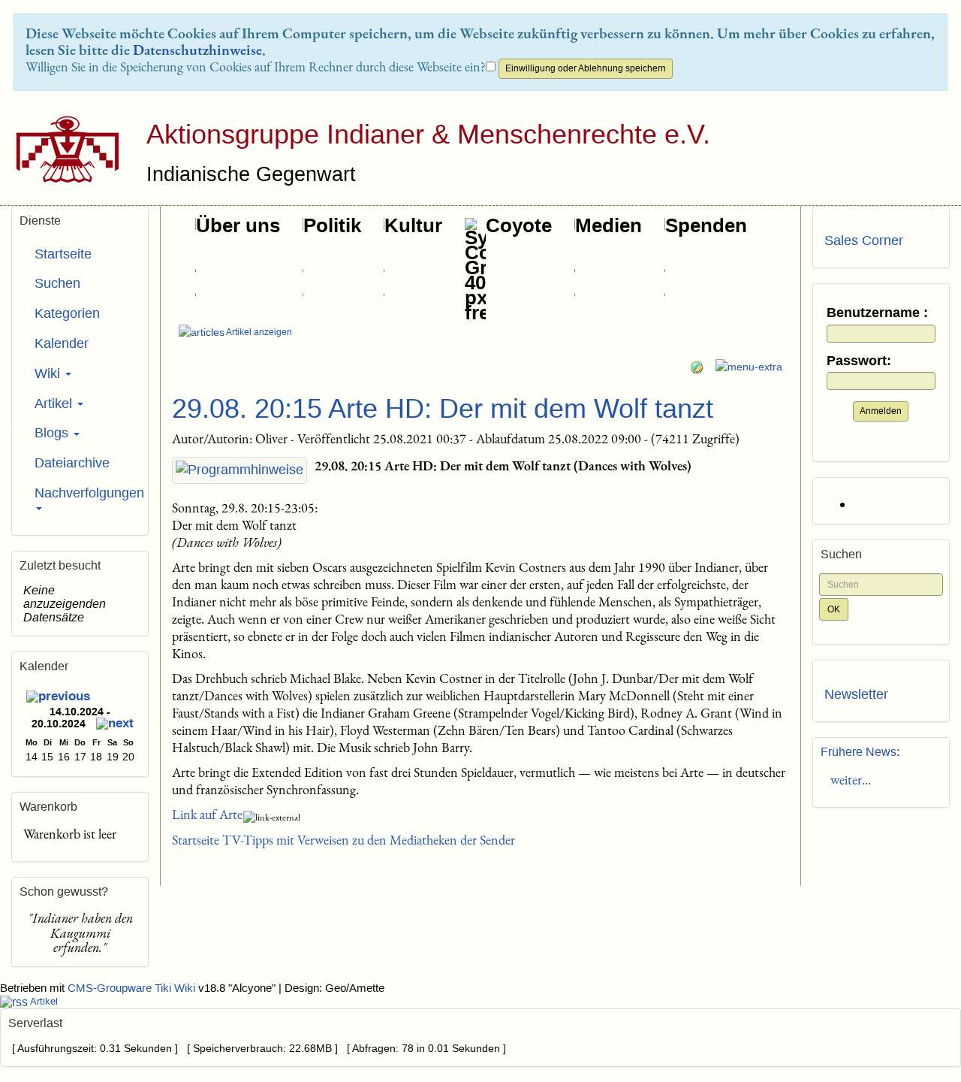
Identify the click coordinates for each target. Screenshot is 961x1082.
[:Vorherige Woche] (58, 698)
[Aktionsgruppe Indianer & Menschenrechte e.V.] (62, 149)
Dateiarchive (72, 462)
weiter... (847, 779)
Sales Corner (863, 240)
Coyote (519, 225)
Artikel (55, 403)
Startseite (63, 253)
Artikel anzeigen (258, 332)
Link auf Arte (207, 814)
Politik (332, 225)
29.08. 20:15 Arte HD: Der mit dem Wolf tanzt (442, 408)
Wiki (49, 373)
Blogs (53, 432)
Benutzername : (877, 313)
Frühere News (858, 751)
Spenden (706, 225)
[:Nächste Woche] (115, 725)
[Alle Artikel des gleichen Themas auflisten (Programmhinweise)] (239, 470)
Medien (608, 225)
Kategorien (67, 313)
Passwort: (859, 361)
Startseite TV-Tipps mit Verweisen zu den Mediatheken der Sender (343, 839)
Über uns (238, 225)
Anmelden (881, 411)
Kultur (413, 225)
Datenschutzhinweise (197, 49)
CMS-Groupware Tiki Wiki (133, 988)
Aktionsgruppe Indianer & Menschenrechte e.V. (428, 134)
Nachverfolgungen (86, 492)
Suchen (57, 283)
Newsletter (856, 694)
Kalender (62, 343)
